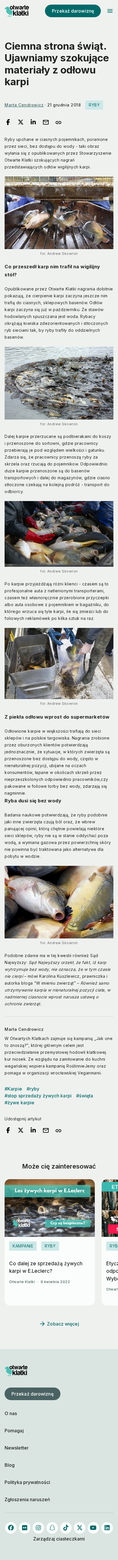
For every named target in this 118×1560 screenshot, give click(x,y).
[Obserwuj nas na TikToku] (66, 1528)
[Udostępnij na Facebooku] (8, 122)
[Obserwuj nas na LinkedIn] (107, 1528)
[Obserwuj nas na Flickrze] (24, 1528)
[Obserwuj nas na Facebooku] (11, 1528)
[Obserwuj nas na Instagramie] (38, 1528)
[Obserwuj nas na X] (79, 1528)
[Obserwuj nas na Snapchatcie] (52, 1528)
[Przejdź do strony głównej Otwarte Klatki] (16, 11)
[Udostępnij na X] (20, 122)
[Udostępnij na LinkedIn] (33, 122)
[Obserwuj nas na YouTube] (93, 1528)
